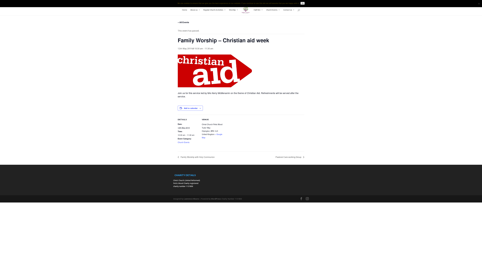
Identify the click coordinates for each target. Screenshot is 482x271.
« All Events (183, 22)
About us (194, 10)
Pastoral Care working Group (289, 157)
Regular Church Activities (213, 10)
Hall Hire (257, 10)
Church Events (271, 10)
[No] (479, 3)
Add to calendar (191, 108)
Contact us (287, 10)
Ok (303, 3)
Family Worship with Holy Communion (197, 157)
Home (184, 10)
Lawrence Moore (191, 199)
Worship (232, 10)
